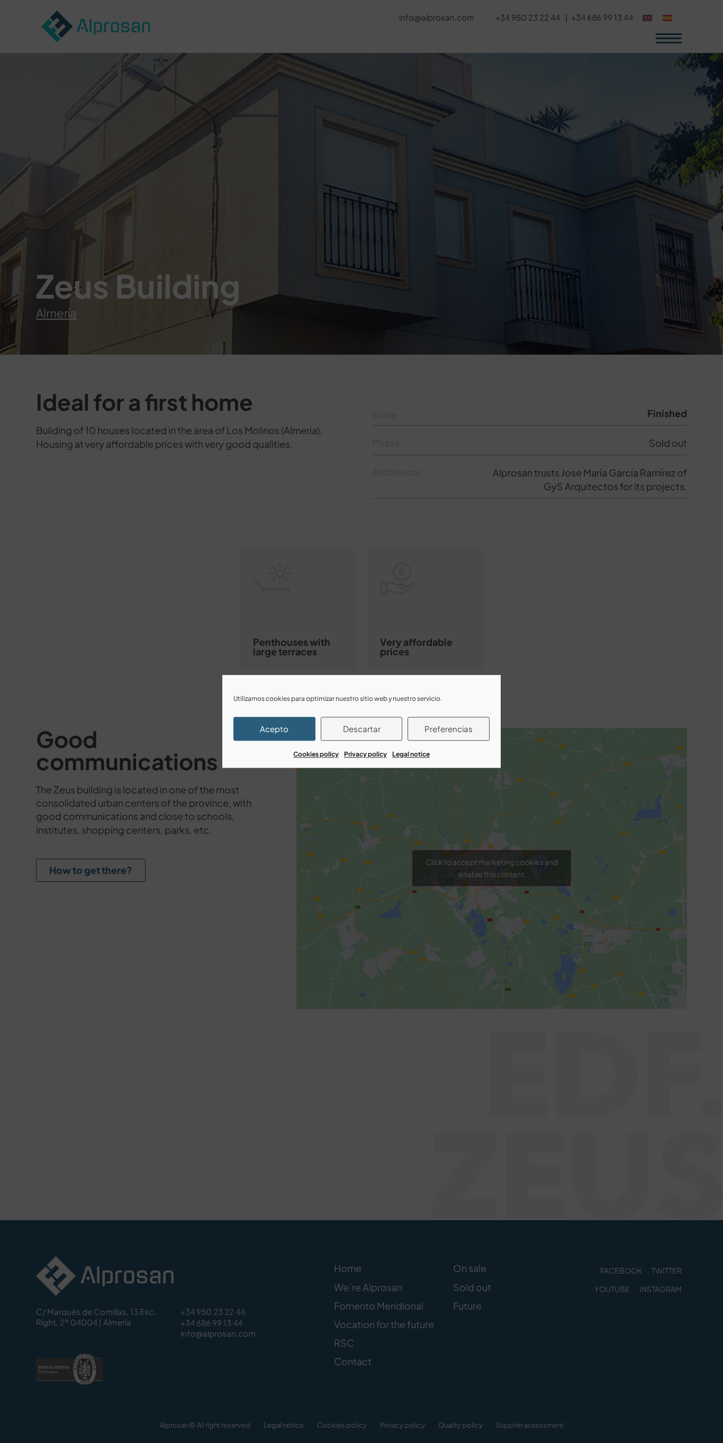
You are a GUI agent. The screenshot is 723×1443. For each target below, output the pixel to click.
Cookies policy (316, 754)
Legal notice (411, 754)
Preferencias (448, 729)
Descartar (362, 729)
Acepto (274, 729)
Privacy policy (365, 754)
